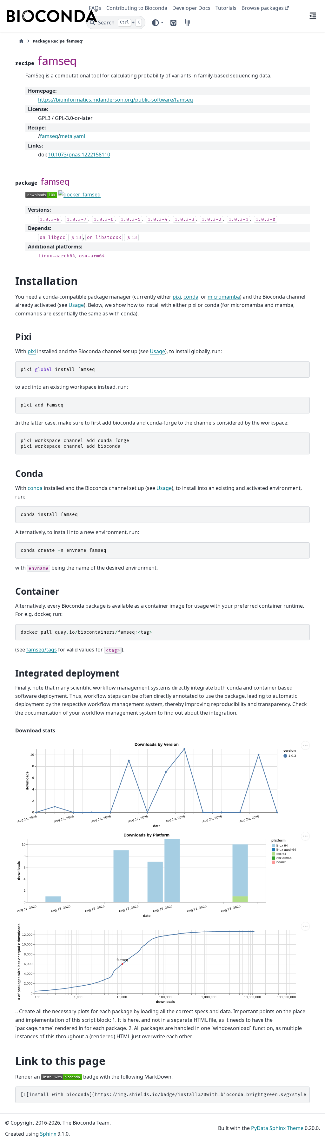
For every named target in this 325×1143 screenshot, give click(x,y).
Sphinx (48, 1133)
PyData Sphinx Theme (277, 1128)
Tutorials (226, 7)
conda (190, 296)
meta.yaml (72, 136)
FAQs (95, 7)
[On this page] (313, 15)
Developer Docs (191, 7)
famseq (49, 136)
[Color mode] (157, 22)
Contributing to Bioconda (136, 7)
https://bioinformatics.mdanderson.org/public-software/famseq (115, 99)
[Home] (21, 41)
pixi (177, 296)
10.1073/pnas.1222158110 (79, 154)
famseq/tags (41, 649)
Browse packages (263, 7)
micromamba (224, 296)
